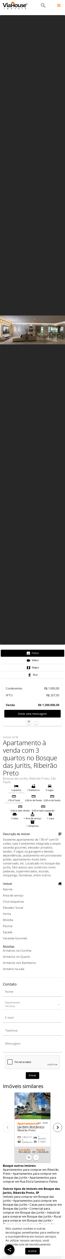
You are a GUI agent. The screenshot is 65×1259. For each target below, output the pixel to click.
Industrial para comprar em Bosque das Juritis (31, 1214)
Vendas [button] (10, 1006)
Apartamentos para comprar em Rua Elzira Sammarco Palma (30, 1180)
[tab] (32, 653)
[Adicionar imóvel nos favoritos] (29, 722)
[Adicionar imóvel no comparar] (36, 722)
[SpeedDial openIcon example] (9, 1250)
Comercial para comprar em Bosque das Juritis (26, 1210)
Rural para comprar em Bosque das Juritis (32, 1218)
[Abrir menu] (59, 5)
